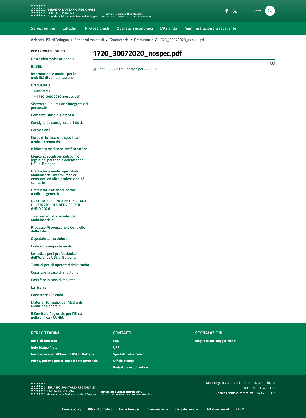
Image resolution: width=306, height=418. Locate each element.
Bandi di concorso (44, 340)
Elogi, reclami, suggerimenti (215, 340)
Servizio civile (158, 409)
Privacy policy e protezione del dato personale (64, 360)
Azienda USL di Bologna (50, 39)
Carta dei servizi (186, 409)
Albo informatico (100, 409)
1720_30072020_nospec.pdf (120, 69)
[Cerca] (270, 11)
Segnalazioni (208, 333)
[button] (272, 62)
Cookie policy (71, 409)
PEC (116, 340)
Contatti (122, 333)
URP (116, 347)
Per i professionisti (89, 39)
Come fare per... (130, 409)
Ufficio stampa (123, 360)
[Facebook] (225, 10)
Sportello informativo (128, 353)
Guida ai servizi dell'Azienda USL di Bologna (62, 353)
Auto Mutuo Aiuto (44, 347)
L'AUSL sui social (216, 409)
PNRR (239, 409)
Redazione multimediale (130, 367)
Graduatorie (119, 39)
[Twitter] (233, 10)
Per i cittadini (45, 333)
